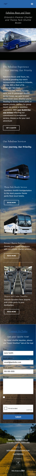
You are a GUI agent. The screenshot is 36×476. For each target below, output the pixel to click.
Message (6, 377)
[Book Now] (18, 171)
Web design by (16, 470)
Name (5, 349)
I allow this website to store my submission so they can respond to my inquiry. (19, 399)
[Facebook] (18, 463)
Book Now (11, 202)
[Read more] (18, 227)
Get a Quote (11, 128)
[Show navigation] (31, 3)
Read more (11, 256)
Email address (8, 358)
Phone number (8, 368)
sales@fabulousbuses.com (18, 450)
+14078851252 (18, 454)
